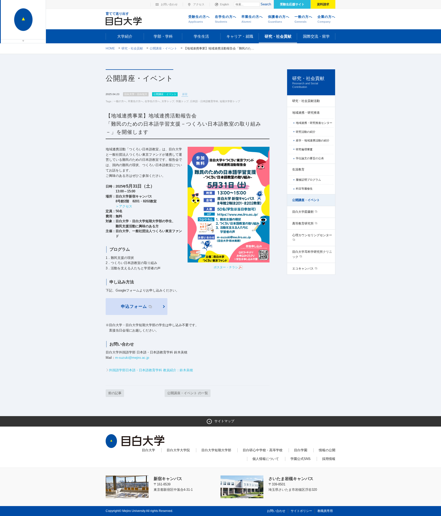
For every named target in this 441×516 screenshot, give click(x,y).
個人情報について (265, 459)
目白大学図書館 (303, 212)
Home (110, 48)
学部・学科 (163, 36)
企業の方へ (326, 19)
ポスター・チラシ (226, 267)
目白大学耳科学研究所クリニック (312, 254)
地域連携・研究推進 (306, 112)
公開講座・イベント (163, 48)
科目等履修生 (304, 188)
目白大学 (148, 450)
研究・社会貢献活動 (306, 101)
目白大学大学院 (178, 450)
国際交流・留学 (316, 36)
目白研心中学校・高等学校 (263, 450)
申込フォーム (134, 306)
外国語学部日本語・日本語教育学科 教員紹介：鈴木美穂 (151, 370)
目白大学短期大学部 (216, 450)
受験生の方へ (199, 19)
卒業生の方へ (252, 19)
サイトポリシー (301, 511)
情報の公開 (327, 450)
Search (266, 4)
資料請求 (323, 4)
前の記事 (114, 393)
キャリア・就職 (239, 36)
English (224, 4)
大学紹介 (124, 36)
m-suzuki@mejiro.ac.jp (132, 358)
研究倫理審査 (304, 149)
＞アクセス (124, 206)
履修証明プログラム (308, 179)
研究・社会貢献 (278, 36)
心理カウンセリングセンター (312, 235)
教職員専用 (325, 511)
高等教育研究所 (303, 223)
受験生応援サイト (292, 4)
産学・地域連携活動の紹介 (312, 140)
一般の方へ (303, 19)
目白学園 (300, 450)
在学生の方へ (225, 19)
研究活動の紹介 (305, 131)
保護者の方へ (278, 19)
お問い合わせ (169, 4)
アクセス (198, 4)
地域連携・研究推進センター (314, 122)
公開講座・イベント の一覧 (187, 393)
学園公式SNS (300, 459)
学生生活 (201, 36)
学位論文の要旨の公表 (310, 158)
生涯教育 (298, 169)
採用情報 (328, 459)
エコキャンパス (303, 268)
